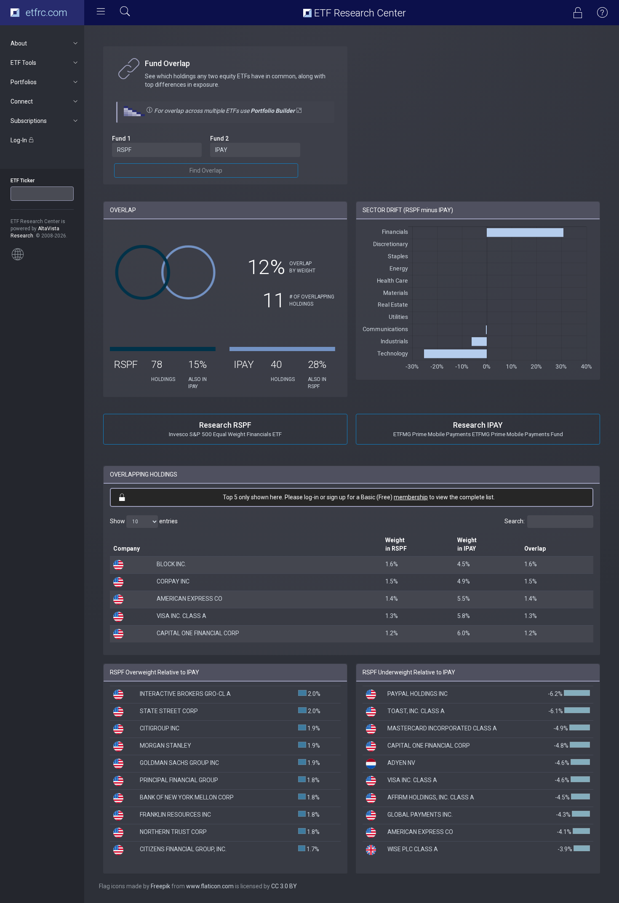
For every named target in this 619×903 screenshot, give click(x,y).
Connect (22, 101)
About (19, 43)
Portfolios (24, 82)
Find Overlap (205, 170)
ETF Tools (23, 62)
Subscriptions (29, 120)
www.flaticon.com (210, 886)
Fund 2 (219, 138)
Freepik (160, 886)
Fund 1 (121, 138)
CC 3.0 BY (284, 886)
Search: (514, 521)
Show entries (144, 521)
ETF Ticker (23, 181)
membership (411, 497)
